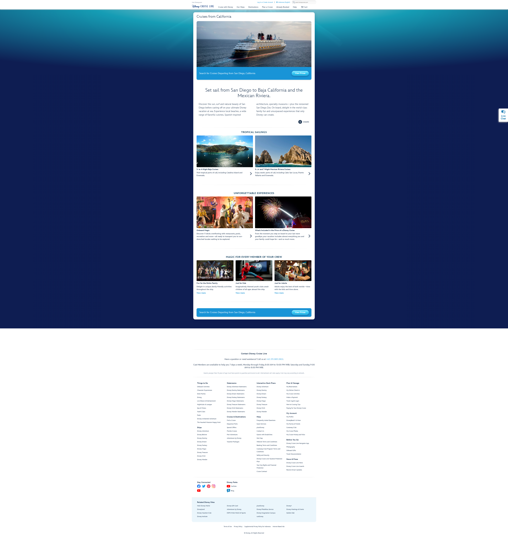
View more (201, 293)
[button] (304, 7)
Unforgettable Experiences (254, 193)
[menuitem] (277, 2)
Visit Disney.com (197, 2)
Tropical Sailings (254, 132)
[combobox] (304, 2)
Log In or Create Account (265, 2)
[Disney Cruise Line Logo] (203, 6)
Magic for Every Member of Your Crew (254, 257)
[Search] (294, 2)
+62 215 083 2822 (274, 359)
